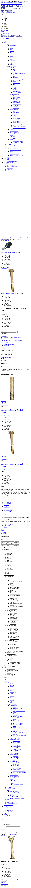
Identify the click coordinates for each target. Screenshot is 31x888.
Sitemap (5, 527)
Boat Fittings (11, 237)
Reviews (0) (6, 345)
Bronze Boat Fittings (19, 237)
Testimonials (7, 507)
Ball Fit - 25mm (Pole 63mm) (8, 252)
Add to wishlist (4, 336)
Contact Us (6, 505)
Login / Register (7, 816)
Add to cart (3, 333)
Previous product (5, 240)
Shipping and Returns (9, 510)
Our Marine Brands (8, 502)
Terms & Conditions (8, 509)
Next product (4, 268)
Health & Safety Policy (9, 524)
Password (3, 827)
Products (6, 237)
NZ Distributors (7, 503)
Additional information (9, 344)
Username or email (5, 824)
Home (2, 237)
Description (6, 342)
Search (17, 542)
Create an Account (13, 834)
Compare (3, 334)
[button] (3, 401)
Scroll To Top (4, 835)
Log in (2, 830)
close (2, 539)
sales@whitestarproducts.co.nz (8, 12)
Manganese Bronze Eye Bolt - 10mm (10, 293)
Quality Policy (7, 525)
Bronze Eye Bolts (18, 337)
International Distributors (9, 511)
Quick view (3, 402)
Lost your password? (6, 833)
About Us (6, 506)
